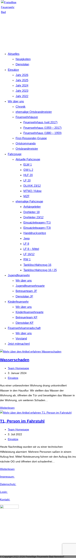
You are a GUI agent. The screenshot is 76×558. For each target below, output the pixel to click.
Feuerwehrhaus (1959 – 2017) (42, 127)
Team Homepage (18, 368)
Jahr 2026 (22, 75)
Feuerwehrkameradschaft (24, 328)
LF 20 (27, 180)
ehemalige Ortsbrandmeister (34, 111)
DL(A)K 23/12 (32, 185)
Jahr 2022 (22, 96)
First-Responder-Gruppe (31, 138)
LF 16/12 (28, 254)
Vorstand (21, 338)
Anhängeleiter (32, 206)
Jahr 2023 (22, 90)
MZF (26, 196)
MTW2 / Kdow (32, 191)
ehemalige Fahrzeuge (29, 201)
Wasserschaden (14, 360)
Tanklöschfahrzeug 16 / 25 (40, 270)
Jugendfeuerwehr (19, 275)
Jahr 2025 (22, 80)
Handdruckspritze (34, 233)
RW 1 (27, 259)
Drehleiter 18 (31, 212)
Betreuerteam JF (26, 291)
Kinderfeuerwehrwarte (29, 312)
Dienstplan (22, 64)
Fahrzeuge (14, 154)
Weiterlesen (7, 407)
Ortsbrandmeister (27, 148)
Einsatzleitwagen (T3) (37, 227)
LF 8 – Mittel (31, 248)
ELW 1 (27, 164)
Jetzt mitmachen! (19, 343)
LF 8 (26, 243)
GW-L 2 (28, 169)
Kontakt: (5, 499)
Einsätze (13, 69)
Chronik (21, 106)
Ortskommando (26, 143)
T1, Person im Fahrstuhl (22, 421)
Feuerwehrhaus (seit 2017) (40, 122)
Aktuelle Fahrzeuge (28, 159)
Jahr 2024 (22, 85)
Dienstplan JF (24, 296)
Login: (4, 491)
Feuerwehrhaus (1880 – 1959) (42, 133)
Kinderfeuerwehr (18, 301)
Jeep (26, 238)
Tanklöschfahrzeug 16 (37, 264)
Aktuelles (13, 53)
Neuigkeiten (23, 59)
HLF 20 (28, 175)
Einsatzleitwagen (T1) (37, 222)
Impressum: (7, 476)
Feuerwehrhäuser (27, 117)
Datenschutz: (8, 484)
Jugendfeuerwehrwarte (30, 285)
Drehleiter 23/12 (33, 217)
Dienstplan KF (25, 322)
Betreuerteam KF (26, 317)
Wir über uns (16, 101)
